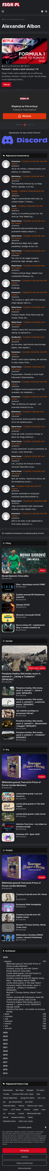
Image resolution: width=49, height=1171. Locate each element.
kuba (43, 1109)
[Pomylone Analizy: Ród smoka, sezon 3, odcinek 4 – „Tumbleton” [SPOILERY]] (8, 735)
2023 (5, 1040)
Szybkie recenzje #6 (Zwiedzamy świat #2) (25, 997)
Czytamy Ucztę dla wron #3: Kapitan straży (25, 978)
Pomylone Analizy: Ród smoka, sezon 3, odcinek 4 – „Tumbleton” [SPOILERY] (30, 735)
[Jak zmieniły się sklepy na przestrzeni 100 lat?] (8, 713)
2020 (5, 1051)
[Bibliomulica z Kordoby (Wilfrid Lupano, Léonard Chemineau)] (8, 938)
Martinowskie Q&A (34, 1113)
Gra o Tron (41, 1098)
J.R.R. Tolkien (16, 1109)
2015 (5, 1069)
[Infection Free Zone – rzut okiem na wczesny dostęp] (8, 827)
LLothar (21, 1113)
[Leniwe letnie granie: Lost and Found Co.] (8, 796)
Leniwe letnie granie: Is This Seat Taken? (23, 983)
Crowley (6, 1094)
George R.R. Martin (27, 1098)
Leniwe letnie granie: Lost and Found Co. (23, 973)
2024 (5, 1036)
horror (5, 1109)
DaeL (38, 1094)
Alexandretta (8, 1090)
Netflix (30, 1117)
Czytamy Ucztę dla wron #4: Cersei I (22, 968)
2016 (5, 1066)
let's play (11, 1113)
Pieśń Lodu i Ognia (26, 1121)
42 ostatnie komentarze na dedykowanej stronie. (23, 533)
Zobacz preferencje (24, 1163)
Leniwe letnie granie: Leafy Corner (31, 814)
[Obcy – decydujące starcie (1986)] (8, 587)
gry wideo (29, 1102)
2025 (5, 1032)
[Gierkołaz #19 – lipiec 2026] (8, 837)
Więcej (6, 84)
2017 (5, 1062)
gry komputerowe (15, 1102)
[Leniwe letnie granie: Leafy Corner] (8, 817)
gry (4, 1102)
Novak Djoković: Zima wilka (15, 576)
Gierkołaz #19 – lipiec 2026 (28, 834)
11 (23, 66)
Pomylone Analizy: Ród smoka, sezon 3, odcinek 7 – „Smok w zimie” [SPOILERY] (29, 690)
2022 (5, 1044)
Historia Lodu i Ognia (35, 1106)
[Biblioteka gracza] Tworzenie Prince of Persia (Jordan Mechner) (23, 965)
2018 (5, 1058)
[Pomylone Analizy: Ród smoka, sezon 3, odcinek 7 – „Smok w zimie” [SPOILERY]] (8, 691)
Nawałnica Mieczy (18, 1117)
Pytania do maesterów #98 (35, 501)
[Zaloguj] (42, 11)
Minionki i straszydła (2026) (28, 615)
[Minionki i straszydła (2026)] (8, 618)
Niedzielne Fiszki (9, 1121)
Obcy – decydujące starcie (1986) (30, 584)
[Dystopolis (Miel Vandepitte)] (8, 907)
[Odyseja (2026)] (8, 607)
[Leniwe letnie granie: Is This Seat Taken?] (8, 807)
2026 (5, 957)
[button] (45, 1127)
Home (6, 19)
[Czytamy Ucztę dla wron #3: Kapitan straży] (8, 917)
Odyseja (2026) (23, 605)
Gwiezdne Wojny (9, 1106)
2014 (5, 1073)
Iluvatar (14, 191)
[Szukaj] (46, 11)
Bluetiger (30, 1090)
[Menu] (3, 11)
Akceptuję (24, 1150)
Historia (21, 1106)
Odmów (24, 1157)
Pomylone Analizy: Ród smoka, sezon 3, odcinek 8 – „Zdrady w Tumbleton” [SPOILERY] (21, 676)
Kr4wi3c (27, 1109)
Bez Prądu (20, 1090)
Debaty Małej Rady (10, 1098)
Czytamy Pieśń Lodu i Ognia (22, 1094)
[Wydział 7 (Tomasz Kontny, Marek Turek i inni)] (8, 927)
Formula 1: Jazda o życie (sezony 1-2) (20, 69)
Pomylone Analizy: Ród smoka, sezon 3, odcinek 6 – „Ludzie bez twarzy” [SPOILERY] (30, 702)
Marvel (5, 1117)
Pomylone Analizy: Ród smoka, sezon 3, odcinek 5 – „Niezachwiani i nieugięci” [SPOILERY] (31, 723)
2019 (5, 1055)
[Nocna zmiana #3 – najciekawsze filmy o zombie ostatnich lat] (8, 628)
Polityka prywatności (24, 1168)
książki (35, 1109)
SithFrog (7, 66)
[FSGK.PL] (11, 4)
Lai (4, 1113)
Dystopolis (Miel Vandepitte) (28, 904)
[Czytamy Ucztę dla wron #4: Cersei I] (8, 897)
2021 (5, 1047)
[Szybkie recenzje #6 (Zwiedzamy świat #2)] (8, 597)
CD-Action (40, 1090)
